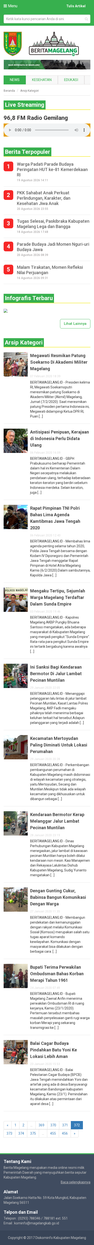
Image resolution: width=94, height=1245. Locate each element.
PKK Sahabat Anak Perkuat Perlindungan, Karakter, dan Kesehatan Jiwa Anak (43, 198)
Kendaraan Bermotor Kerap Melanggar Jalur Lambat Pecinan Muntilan (57, 821)
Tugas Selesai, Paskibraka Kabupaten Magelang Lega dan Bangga (53, 224)
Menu (12, 6)
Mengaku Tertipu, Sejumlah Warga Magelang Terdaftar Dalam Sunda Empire (57, 597)
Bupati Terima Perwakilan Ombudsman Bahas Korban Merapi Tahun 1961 (57, 974)
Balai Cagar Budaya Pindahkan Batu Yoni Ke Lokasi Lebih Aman (53, 1050)
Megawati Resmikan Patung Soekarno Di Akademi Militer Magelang (58, 362)
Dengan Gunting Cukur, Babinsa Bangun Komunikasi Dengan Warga (58, 897)
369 (41, 1125)
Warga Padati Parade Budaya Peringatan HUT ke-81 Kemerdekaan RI (52, 169)
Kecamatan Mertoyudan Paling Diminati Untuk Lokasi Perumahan (58, 745)
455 (53, 1133)
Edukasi (71, 80)
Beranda (9, 90)
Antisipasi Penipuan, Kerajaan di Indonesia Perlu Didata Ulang (59, 438)
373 (9, 1133)
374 (21, 1133)
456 (65, 1133)
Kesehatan (42, 80)
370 (53, 1125)
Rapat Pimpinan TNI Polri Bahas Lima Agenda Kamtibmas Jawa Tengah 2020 (55, 518)
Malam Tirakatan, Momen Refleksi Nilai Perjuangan (50, 270)
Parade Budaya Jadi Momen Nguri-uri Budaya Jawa (53, 247)
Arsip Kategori (29, 90)
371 (65, 1125)
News (15, 80)
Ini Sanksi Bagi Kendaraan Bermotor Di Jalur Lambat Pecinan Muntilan (56, 673)
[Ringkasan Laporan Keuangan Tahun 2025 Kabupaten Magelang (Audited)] (5, 310)
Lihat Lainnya (75, 323)
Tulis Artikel (76, 6)
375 (33, 1133)
